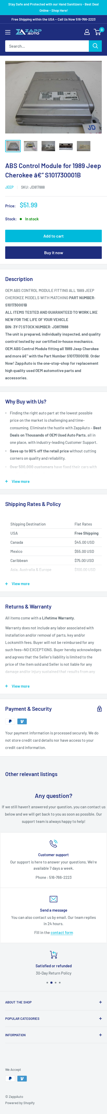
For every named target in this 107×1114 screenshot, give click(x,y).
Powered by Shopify (20, 1103)
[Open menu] (7, 32)
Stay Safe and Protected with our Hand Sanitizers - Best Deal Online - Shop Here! (53, 7)
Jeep (9, 187)
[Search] (95, 46)
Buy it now (53, 252)
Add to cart (53, 235)
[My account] (87, 32)
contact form (62, 932)
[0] (97, 32)
